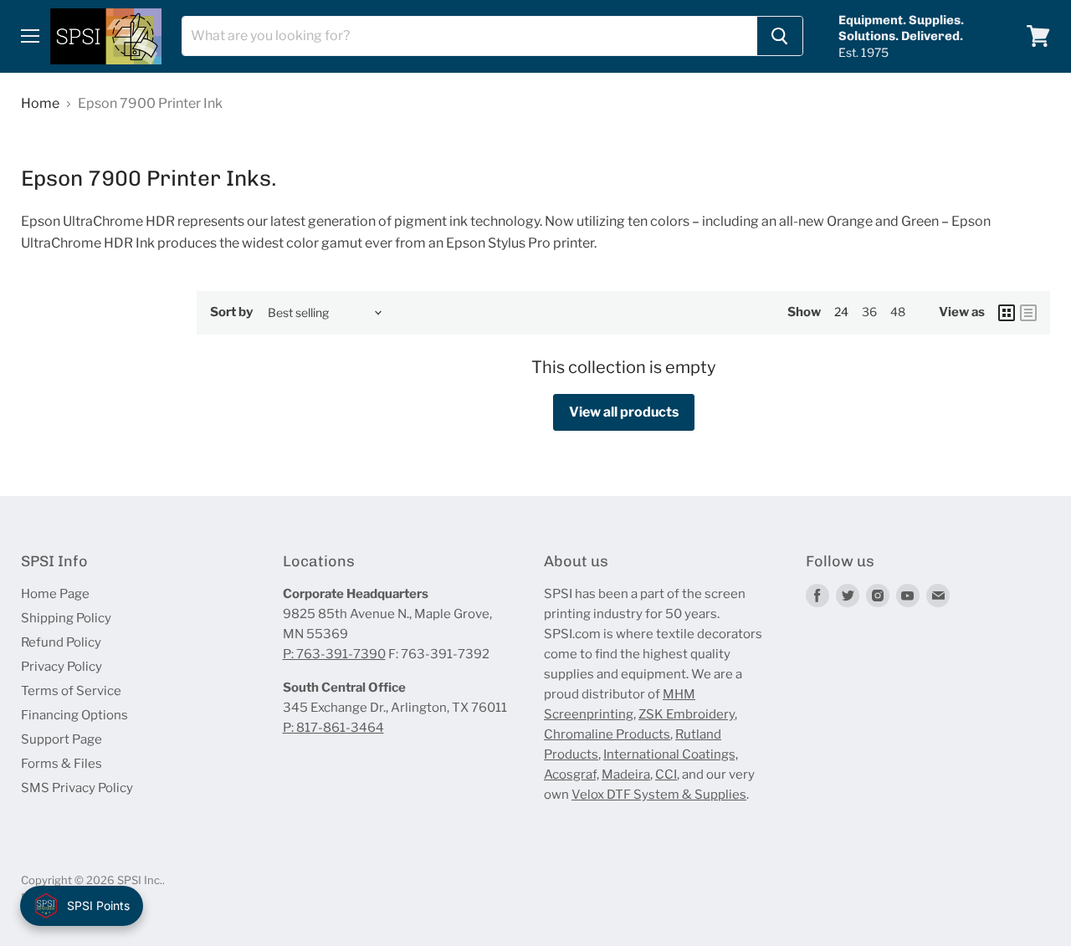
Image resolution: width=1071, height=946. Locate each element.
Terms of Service (71, 690)
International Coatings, (670, 754)
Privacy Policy (61, 666)
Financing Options (74, 715)
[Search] (779, 36)
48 (897, 311)
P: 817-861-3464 (333, 727)
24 (841, 311)
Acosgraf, (571, 774)
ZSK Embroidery (686, 714)
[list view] (1028, 312)
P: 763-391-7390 (334, 654)
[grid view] (1006, 312)
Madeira (626, 774)
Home (40, 103)
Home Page (55, 593)
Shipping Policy (66, 618)
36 (869, 311)
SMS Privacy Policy (77, 787)
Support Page (61, 739)
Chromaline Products (607, 734)
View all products (624, 412)
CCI (666, 774)
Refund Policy (61, 642)
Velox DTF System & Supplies (658, 794)
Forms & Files (61, 763)
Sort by (231, 312)
